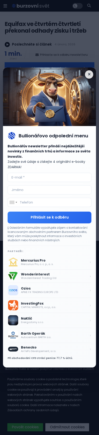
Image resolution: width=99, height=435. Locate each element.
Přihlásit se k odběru (50, 217)
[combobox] (13, 202)
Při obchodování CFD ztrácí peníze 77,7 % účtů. (40, 358)
